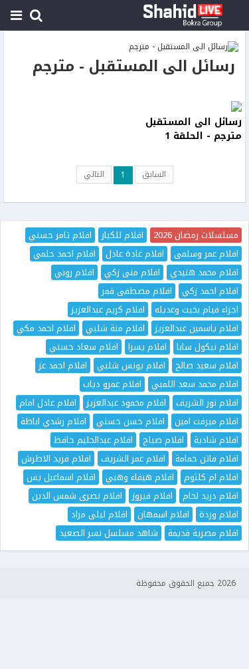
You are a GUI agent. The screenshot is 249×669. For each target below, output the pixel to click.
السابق (154, 174)
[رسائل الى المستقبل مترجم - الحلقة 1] (185, 106)
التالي (94, 174)
